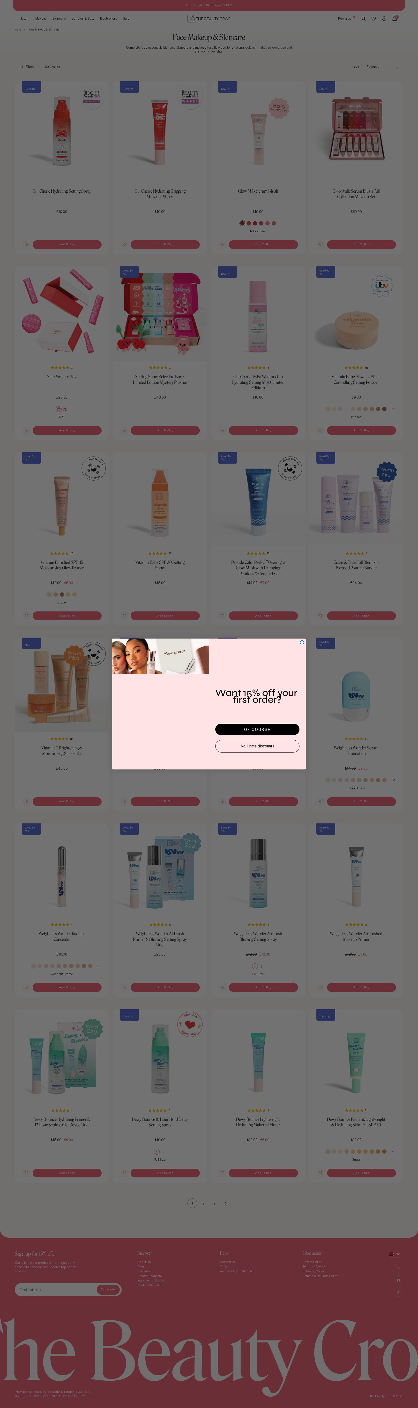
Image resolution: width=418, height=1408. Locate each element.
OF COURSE (257, 729)
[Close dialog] (302, 642)
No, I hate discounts (257, 746)
